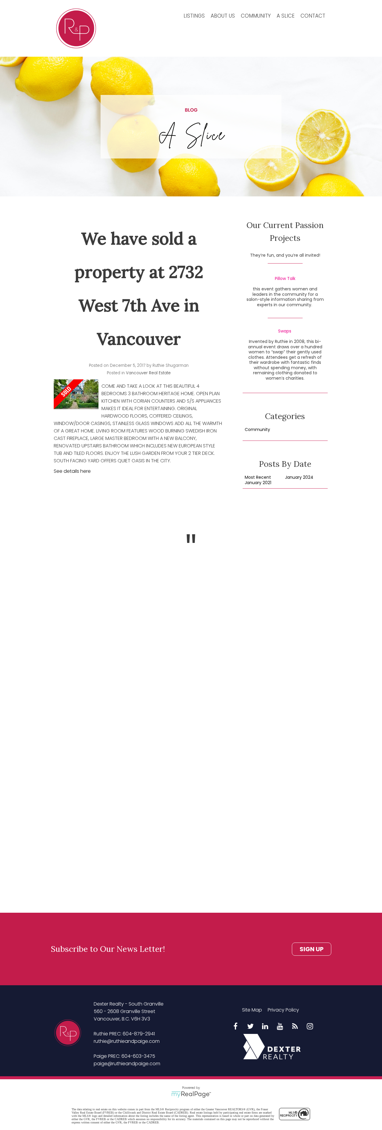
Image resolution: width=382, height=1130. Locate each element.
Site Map (252, 1009)
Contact (313, 15)
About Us (223, 15)
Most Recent (258, 477)
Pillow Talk (285, 278)
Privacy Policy (283, 1009)
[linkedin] (265, 1027)
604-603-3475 (138, 1056)
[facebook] (235, 1027)
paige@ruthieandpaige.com (127, 1063)
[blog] (295, 1027)
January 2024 (299, 477)
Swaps (284, 331)
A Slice (286, 15)
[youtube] (280, 1027)
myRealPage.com (191, 1094)
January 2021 (258, 483)
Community (256, 15)
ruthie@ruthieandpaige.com (127, 1041)
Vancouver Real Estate (148, 373)
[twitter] (250, 1027)
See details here (72, 471)
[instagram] (310, 1027)
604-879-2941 (139, 1033)
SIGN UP (312, 949)
